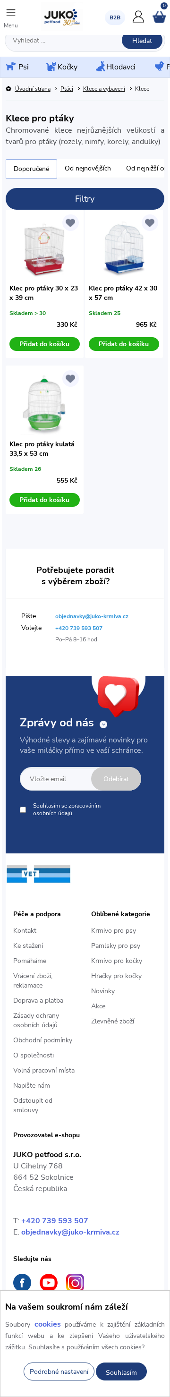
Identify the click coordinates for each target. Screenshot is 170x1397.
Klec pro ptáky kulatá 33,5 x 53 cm (42, 449)
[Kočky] (50, 67)
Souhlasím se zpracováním (67, 809)
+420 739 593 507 (54, 1221)
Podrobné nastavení (59, 1371)
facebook (22, 1283)
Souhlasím (121, 1372)
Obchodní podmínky (42, 1040)
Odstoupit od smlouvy (32, 1105)
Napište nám (31, 1085)
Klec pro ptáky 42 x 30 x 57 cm (123, 293)
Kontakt (24, 930)
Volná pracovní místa (44, 1070)
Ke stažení (28, 945)
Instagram (75, 1283)
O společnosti (33, 1055)
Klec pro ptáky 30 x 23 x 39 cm (43, 293)
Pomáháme (29, 960)
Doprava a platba (38, 1000)
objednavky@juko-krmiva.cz (70, 1232)
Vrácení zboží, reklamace (32, 980)
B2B (115, 17)
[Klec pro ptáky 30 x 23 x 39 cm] (44, 248)
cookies (47, 1324)
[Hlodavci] (99, 67)
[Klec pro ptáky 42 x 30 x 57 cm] (124, 248)
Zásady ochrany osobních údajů (36, 1020)
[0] (159, 21)
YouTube (49, 1283)
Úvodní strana (33, 89)
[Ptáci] (158, 67)
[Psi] (10, 67)
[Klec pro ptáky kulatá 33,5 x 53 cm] (44, 404)
